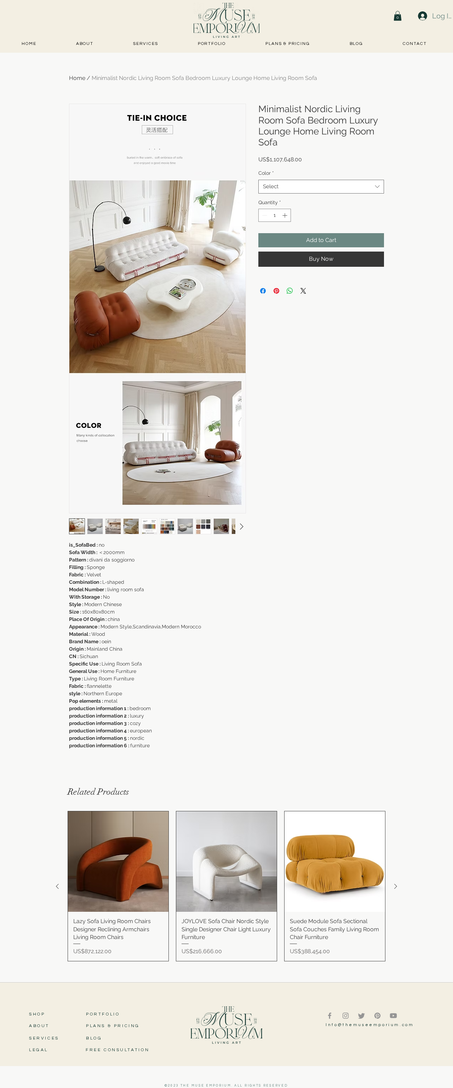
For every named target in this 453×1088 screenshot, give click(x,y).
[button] (398, 16)
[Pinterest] (377, 1016)
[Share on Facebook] (263, 286)
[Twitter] (361, 1016)
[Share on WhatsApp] (290, 286)
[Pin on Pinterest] (276, 286)
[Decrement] (263, 215)
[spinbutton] (274, 215)
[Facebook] (330, 1016)
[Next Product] (395, 886)
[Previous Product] (57, 886)
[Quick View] (118, 861)
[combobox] (321, 187)
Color (266, 173)
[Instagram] (346, 1016)
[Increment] (285, 215)
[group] (226, 886)
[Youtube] (393, 1016)
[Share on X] (303, 286)
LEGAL (38, 1050)
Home (77, 78)
